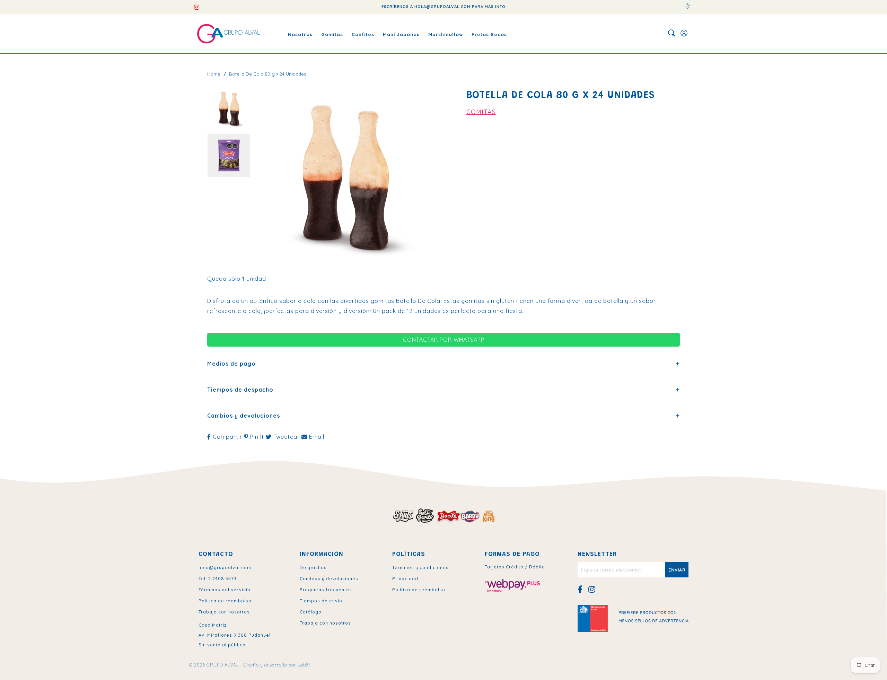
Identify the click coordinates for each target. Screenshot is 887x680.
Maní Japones (401, 34)
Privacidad (405, 578)
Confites (363, 34)
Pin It (257, 436)
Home (213, 74)
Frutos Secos (489, 34)
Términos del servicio (225, 589)
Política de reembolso (225, 600)
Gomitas (332, 34)
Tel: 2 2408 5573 (218, 578)
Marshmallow (445, 34)
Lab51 (304, 665)
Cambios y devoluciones (329, 578)
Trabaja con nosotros (224, 611)
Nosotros (300, 34)
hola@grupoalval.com (225, 567)
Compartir (227, 436)
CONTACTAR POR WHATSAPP (443, 339)
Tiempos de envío (321, 600)
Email (315, 436)
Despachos (313, 567)
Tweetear (286, 436)
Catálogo (311, 611)
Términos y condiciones (420, 567)
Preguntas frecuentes (326, 589)
